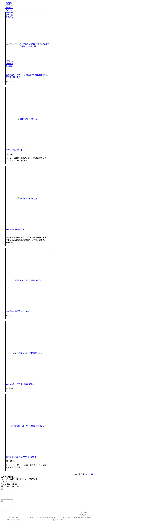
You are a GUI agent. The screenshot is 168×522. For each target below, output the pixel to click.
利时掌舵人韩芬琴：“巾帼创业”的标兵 (21, 457)
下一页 (90, 474)
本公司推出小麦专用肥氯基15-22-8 (20, 384)
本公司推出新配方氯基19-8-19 (18, 311)
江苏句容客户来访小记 (15, 150)
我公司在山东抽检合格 (15, 229)
